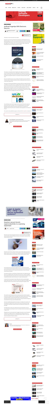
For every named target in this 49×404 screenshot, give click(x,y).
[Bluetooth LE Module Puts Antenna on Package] (34, 110)
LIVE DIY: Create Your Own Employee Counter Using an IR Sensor (40, 130)
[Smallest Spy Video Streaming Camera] (34, 77)
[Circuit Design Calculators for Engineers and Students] (34, 190)
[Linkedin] (34, 0)
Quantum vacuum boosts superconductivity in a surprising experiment (40, 90)
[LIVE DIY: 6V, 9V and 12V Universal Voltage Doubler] (34, 137)
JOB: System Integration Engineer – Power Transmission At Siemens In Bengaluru (40, 174)
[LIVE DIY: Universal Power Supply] (34, 134)
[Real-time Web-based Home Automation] (34, 70)
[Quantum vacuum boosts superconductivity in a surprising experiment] (34, 90)
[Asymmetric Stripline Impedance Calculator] (34, 201)
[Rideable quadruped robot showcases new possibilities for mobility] (34, 100)
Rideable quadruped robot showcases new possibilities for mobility (40, 101)
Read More (10, 122)
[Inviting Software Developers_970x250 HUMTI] (24, 16)
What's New (5, 24)
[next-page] (33, 63)
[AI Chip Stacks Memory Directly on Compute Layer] (34, 120)
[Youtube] (36, 0)
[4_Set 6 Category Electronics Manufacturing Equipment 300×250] (38, 43)
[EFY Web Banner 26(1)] (17, 56)
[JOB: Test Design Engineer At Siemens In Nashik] (34, 181)
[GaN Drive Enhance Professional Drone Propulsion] (34, 161)
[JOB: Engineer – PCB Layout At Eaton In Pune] (34, 170)
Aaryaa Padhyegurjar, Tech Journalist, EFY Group (11, 31)
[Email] (27, 31)
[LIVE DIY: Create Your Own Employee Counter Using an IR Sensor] (34, 130)
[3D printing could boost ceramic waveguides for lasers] (34, 93)
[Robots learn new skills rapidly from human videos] (34, 97)
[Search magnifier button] (41, 7)
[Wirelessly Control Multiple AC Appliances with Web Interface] (34, 80)
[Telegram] (20, 31)
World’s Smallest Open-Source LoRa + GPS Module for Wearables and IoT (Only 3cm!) (40, 73)
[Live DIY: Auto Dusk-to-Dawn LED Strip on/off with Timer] (34, 141)
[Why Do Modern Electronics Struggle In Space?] (34, 60)
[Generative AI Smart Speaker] (34, 57)
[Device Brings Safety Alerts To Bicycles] (34, 117)
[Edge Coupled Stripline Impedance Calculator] (34, 197)
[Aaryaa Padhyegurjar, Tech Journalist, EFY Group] (5, 31)
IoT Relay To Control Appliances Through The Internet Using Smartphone (40, 53)
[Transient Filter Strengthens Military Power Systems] (34, 154)
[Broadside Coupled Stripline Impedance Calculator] (34, 194)
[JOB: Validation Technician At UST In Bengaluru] (34, 177)
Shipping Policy (6, 402)
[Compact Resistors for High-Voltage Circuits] (34, 157)
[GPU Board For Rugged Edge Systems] (34, 150)
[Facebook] (32, 0)
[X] (35, 0)
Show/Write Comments (17, 126)
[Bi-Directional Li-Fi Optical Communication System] (34, 49)
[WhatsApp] (26, 31)
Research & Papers (9, 24)
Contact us (10, 402)
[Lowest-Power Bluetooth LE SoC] (34, 113)
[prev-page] (32, 63)
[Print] (29, 31)
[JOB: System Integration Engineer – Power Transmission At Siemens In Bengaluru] (34, 173)
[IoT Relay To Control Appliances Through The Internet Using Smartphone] (34, 53)
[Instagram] (33, 0)
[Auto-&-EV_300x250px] (17, 102)
